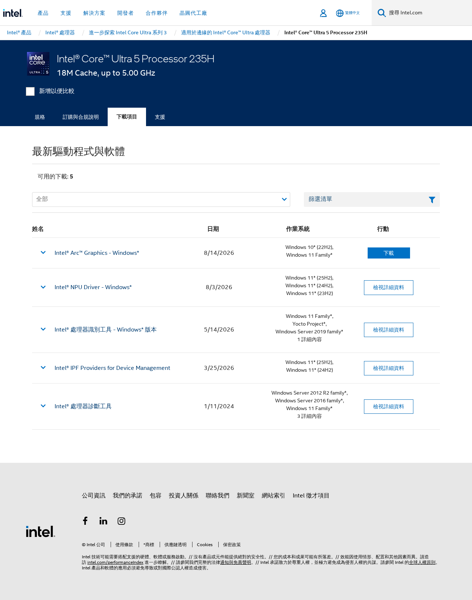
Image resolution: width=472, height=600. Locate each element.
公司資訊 (93, 495)
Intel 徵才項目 (311, 495)
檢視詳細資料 (388, 287)
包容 (156, 495)
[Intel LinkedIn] (103, 522)
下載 (389, 253)
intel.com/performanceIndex (115, 562)
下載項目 (127, 116)
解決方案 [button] (94, 13)
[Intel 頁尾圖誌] (40, 531)
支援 (160, 117)
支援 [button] (66, 13)
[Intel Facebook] (85, 522)
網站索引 (273, 495)
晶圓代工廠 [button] (193, 13)
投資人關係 (183, 495)
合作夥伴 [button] (157, 13)
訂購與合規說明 (81, 117)
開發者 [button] (125, 13)
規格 (40, 117)
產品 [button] (43, 13)
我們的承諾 (127, 495)
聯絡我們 (217, 495)
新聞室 (245, 495)
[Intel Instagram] (121, 522)
